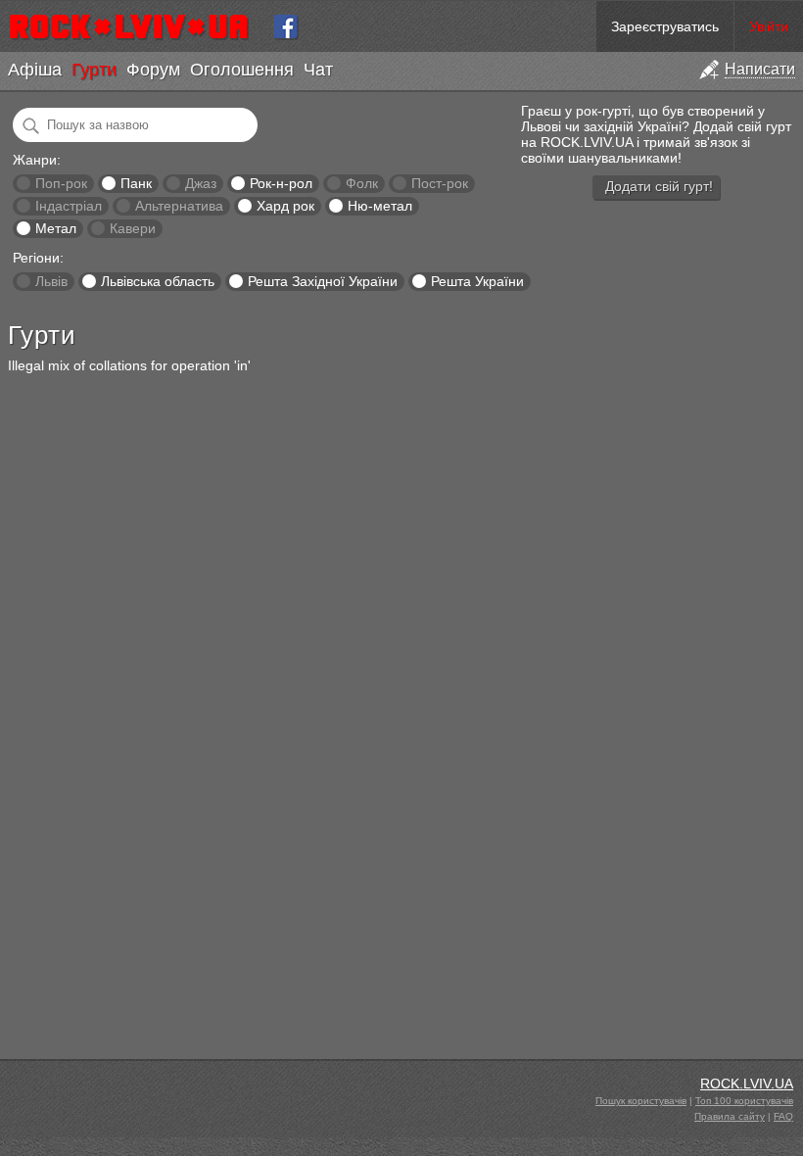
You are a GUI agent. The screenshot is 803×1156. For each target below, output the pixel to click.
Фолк (362, 183)
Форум (153, 69)
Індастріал (68, 206)
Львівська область (157, 281)
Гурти (94, 69)
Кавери (133, 228)
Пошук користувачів (640, 1100)
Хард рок (285, 206)
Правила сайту (729, 1116)
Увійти (768, 26)
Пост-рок (439, 183)
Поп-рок (61, 183)
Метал (55, 228)
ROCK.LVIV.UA (746, 1083)
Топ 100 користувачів (744, 1100)
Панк (136, 183)
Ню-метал (380, 206)
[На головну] (136, 26)
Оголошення (242, 69)
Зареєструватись (665, 26)
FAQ (783, 1116)
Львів (51, 281)
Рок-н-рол (281, 183)
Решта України (477, 281)
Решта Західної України (323, 281)
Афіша (35, 69)
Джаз (200, 183)
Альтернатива (179, 206)
